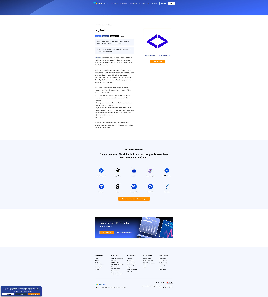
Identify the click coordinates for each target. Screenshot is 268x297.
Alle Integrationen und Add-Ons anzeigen (134, 199)
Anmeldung (163, 3)
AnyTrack (98, 58)
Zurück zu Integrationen (105, 25)
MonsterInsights (150, 176)
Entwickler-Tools (101, 176)
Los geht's (171, 3)
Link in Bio (134, 176)
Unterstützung (164, 56)
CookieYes (166, 192)
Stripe (117, 192)
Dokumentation (150, 56)
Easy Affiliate (117, 176)
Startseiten (101, 192)
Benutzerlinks (134, 192)
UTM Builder (150, 192)
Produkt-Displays (166, 176)
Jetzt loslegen (157, 61)
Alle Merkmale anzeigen (124, 232)
